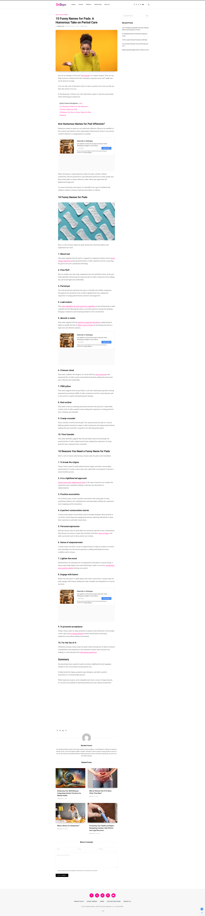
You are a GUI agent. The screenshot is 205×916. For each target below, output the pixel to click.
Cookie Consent (92, 901)
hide (80, 103)
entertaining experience (88, 652)
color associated (100, 374)
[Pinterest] (47, 88)
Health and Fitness (62, 14)
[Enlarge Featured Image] (86, 50)
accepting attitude (76, 633)
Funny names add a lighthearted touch (71, 482)
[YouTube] (113, 895)
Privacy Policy (79, 901)
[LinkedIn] (47, 92)
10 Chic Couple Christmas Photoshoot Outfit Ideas (134, 40)
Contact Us (127, 901)
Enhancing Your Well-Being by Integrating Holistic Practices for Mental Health (69, 793)
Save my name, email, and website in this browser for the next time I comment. (78, 870)
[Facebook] (47, 80)
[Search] (148, 4)
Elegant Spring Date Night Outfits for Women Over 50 (135, 50)
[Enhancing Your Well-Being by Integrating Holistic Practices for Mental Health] (70, 778)
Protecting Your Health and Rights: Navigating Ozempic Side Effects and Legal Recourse (101, 828)
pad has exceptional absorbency (89, 322)
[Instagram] (102, 895)
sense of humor (103, 533)
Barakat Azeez (61, 26)
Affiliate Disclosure (114, 901)
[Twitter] (47, 84)
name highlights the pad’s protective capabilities (79, 306)
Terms (102, 901)
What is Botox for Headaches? (68, 826)
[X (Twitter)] (97, 895)
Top (103, 911)
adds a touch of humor (86, 325)
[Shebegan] (62, 4)
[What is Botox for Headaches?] (70, 813)
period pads (85, 75)
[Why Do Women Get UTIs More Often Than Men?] (102, 778)
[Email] (47, 97)
